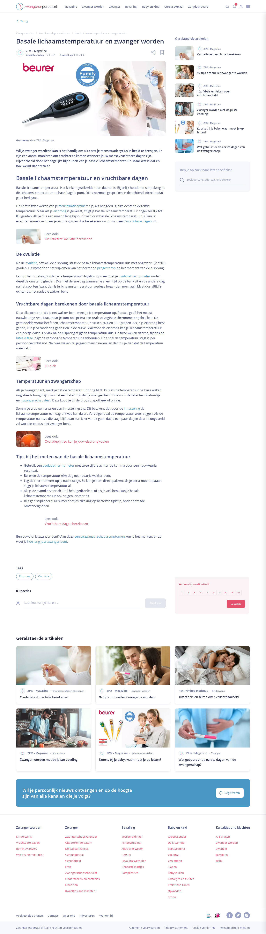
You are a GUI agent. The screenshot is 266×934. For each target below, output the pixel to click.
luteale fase (24, 338)
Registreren (232, 793)
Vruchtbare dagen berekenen (54, 33)
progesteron (106, 268)
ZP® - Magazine (45, 140)
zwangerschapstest (36, 400)
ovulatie (31, 263)
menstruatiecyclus (71, 206)
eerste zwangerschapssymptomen (99, 536)
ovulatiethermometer (134, 276)
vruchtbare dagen (138, 221)
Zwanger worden (25, 33)
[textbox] (212, 590)
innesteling (132, 408)
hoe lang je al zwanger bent (47, 541)
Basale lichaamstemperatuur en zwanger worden (101, 33)
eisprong (59, 211)
